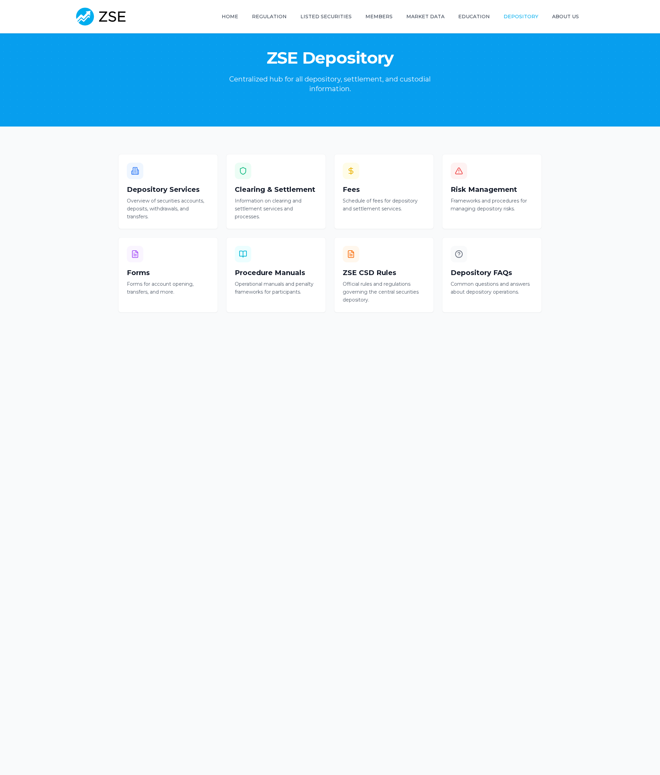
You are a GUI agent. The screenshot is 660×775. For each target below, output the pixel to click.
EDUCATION (474, 16)
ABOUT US (565, 16)
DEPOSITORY (521, 16)
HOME (230, 16)
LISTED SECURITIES (326, 16)
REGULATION (269, 16)
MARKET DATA (425, 16)
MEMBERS (379, 16)
